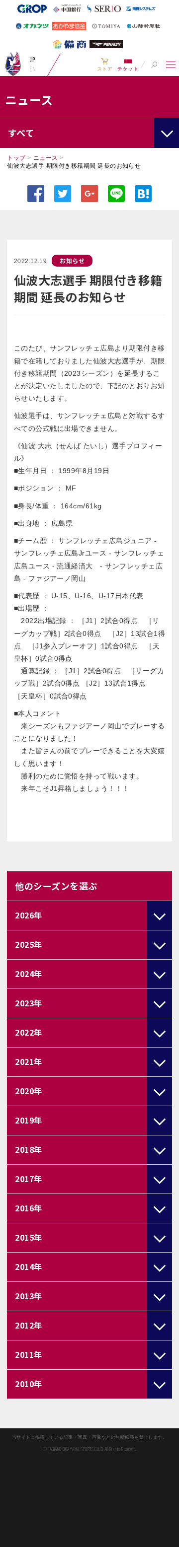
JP (32, 60)
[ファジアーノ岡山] (13, 63)
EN (32, 69)
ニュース (45, 157)
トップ (16, 157)
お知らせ (72, 260)
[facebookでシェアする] (35, 193)
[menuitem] (104, 64)
